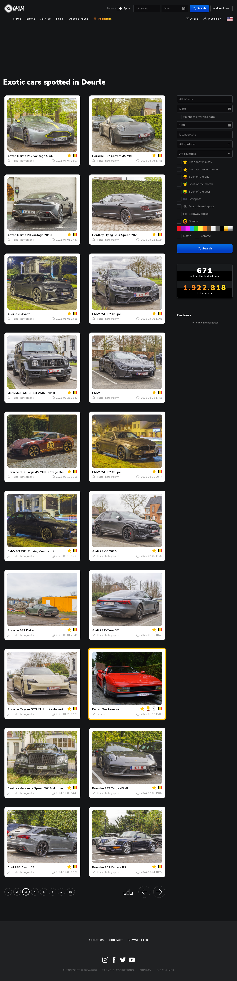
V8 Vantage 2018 (39, 235)
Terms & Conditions (118, 970)
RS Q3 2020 (108, 551)
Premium (104, 18)
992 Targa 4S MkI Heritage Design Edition (50, 472)
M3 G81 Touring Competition (36, 551)
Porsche (98, 156)
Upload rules (78, 18)
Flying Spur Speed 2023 (121, 235)
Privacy (145, 970)
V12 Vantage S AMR (41, 156)
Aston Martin (16, 156)
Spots (127, 8)
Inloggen (214, 18)
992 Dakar (27, 630)
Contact (116, 940)
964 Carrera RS (115, 867)
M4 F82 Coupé (111, 314)
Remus (101, 714)
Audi (10, 314)
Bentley (98, 235)
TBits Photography (23, 160)
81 (71, 892)
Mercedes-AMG (18, 393)
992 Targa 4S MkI (117, 788)
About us (96, 940)
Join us (46, 18)
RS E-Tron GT (109, 630)
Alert (194, 18)
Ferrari (96, 709)
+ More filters (221, 8)
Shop (60, 18)
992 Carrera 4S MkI (118, 156)
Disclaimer (165, 970)
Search (201, 8)
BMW (96, 314)
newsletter (138, 940)
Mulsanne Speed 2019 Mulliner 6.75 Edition (51, 788)
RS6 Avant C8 (24, 314)
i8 (102, 393)
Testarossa (110, 709)
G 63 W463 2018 (42, 393)
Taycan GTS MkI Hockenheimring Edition (48, 709)
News (110, 8)
